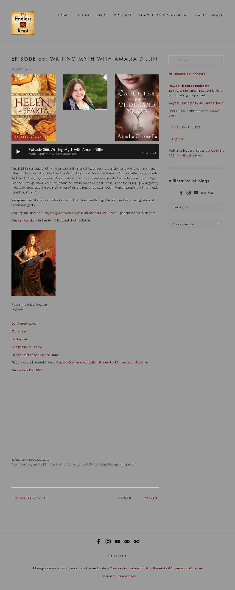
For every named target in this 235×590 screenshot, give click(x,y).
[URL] (203, 192)
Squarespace (126, 576)
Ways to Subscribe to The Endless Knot (195, 103)
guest (45, 459)
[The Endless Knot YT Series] (188, 192)
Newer (121, 498)
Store (199, 15)
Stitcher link (19, 339)
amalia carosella (61, 464)
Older (148, 498)
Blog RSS (177, 139)
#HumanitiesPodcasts (186, 74)
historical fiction (84, 464)
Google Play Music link (26, 347)
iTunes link (18, 331)
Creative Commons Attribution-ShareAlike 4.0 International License (102, 362)
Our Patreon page (23, 323)
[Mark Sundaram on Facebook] (181, 192)
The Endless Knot (21, 498)
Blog (102, 15)
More (218, 15)
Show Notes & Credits (163, 15)
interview (21, 459)
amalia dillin (40, 464)
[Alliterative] (196, 192)
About (83, 15)
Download (149, 153)
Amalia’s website (23, 220)
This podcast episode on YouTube (35, 355)
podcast (34, 459)
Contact (117, 556)
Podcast (123, 15)
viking (123, 464)
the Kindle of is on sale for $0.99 (65, 213)
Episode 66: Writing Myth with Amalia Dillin (84, 59)
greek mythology (107, 464)
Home (64, 15)
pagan (132, 464)
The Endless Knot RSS (26, 370)
